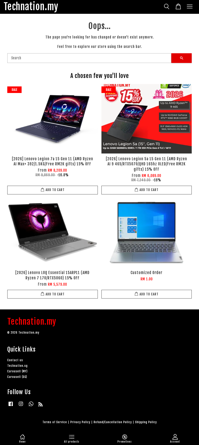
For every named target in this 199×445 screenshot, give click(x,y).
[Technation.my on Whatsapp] (31, 406)
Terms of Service (54, 422)
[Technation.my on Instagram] (20, 406)
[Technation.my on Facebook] (10, 406)
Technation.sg (17, 366)
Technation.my (31, 7)
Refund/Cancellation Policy (113, 422)
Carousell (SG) (17, 377)
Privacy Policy (80, 422)
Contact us (15, 360)
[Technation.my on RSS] (40, 405)
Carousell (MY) (17, 371)
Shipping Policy (146, 422)
